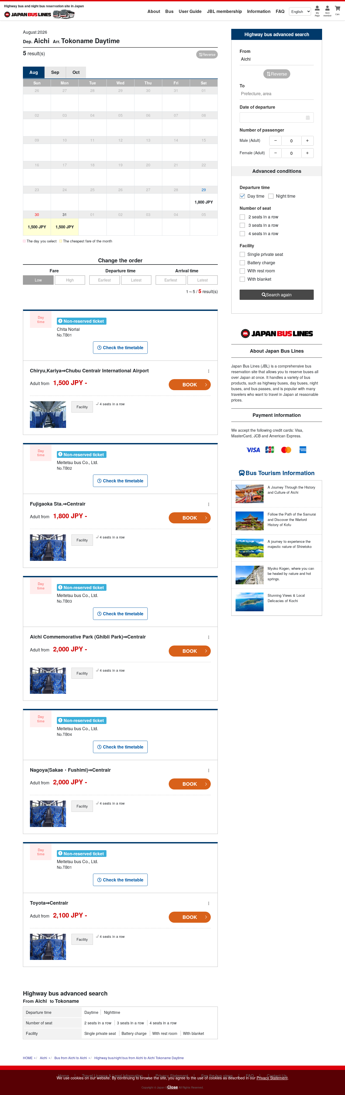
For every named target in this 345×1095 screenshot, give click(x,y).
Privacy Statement (272, 1077)
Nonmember (327, 14)
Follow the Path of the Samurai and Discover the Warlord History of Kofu (292, 519)
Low (38, 280)
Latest (136, 280)
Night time (285, 196)
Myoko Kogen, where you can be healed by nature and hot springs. (291, 573)
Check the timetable (123, 347)
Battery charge (134, 1033)
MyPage (317, 14)
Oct (76, 72)
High (70, 280)
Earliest (104, 280)
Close (172, 1087)
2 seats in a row (97, 1022)
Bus (169, 11)
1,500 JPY (37, 227)
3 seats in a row (130, 1022)
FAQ (280, 11)
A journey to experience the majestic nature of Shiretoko (290, 544)
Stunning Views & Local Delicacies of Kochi (286, 598)
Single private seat (100, 1033)
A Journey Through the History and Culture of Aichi (291, 490)
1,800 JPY (204, 202)
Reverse (208, 54)
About (153, 11)
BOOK (189, 384)
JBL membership (224, 11)
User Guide (190, 11)
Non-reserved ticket (84, 321)
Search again (279, 294)
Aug (33, 72)
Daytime (91, 1012)
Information (259, 11)
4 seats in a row (163, 1022)
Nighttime (112, 1012)
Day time (255, 196)
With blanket (193, 1033)
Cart (337, 14)
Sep (55, 72)
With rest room (164, 1033)
